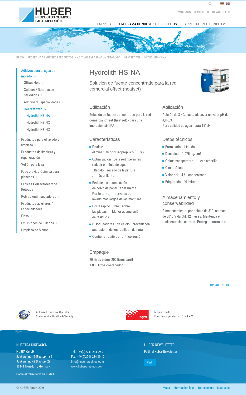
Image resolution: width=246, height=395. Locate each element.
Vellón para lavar (33, 164)
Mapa (166, 388)
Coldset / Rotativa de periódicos (39, 92)
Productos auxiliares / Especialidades (37, 206)
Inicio (20, 57)
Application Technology (205, 24)
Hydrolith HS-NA (38, 115)
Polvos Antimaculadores (38, 196)
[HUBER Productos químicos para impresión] (45, 15)
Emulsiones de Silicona (37, 223)
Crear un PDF (220, 285)
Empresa (104, 24)
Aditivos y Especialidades (42, 102)
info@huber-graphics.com (87, 361)
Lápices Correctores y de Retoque (39, 187)
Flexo (25, 216)
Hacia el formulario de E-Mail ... (37, 374)
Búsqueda (223, 388)
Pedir (150, 362)
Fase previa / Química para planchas (40, 174)
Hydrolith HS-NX (38, 122)
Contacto (201, 12)
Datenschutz (206, 388)
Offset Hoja (32, 82)
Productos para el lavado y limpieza (40, 142)
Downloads (182, 12)
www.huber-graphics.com (87, 366)
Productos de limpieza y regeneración (38, 155)
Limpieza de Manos (35, 230)
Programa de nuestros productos (148, 24)
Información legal (184, 388)
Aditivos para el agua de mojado (99, 57)
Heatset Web (132, 57)
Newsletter (221, 12)
